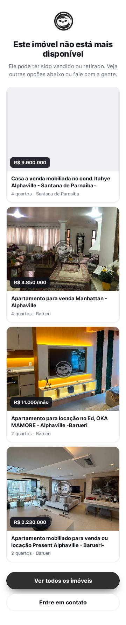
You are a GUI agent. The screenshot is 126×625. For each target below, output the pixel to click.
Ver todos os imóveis (63, 580)
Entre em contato (63, 602)
